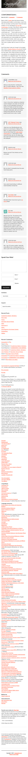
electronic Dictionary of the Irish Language (11, 579)
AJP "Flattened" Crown (13, 122)
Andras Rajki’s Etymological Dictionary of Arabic (12, 536)
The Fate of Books (5, 479)
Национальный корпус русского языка (10, 637)
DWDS (3, 547)
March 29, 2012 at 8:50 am (14, 164)
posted (10, 20)
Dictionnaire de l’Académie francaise (10, 561)
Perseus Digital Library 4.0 (7, 595)
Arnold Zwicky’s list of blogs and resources (11, 505)
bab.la (2, 512)
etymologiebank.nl (5, 550)
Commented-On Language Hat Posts (10, 365)
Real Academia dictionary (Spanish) (9, 570)
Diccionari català (5, 572)
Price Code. (4, 317)
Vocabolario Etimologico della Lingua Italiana (11, 573)
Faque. (3, 319)
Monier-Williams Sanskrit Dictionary (9, 670)
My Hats (3, 372)
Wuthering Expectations (7, 471)
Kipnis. (3, 327)
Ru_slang (3, 631)
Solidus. (3, 333)
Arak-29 (3, 587)
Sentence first (4, 496)
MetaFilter (3, 447)
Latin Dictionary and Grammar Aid (9, 553)
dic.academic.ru (5, 614)
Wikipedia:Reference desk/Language (10, 519)
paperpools (4, 459)
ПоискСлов (4, 615)
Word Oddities (4, 688)
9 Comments (20, 17)
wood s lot (3, 445)
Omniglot (3, 522)
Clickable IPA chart (5, 516)
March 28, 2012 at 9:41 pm (14, 98)
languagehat (12, 17)
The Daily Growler (5, 443)
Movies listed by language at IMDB (9, 682)
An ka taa (3, 676)
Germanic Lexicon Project (7, 537)
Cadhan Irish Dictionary (6, 581)
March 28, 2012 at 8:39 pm (14, 81)
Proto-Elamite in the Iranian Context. (10, 329)
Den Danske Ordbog (6, 551)
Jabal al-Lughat (5, 488)
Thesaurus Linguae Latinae (7, 555)
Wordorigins (4, 517)
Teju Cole (16, 710)
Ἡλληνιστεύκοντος (6, 493)
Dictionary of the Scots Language (9, 539)
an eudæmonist (5, 448)
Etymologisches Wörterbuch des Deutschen (11, 545)
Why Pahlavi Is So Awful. (12, 359)
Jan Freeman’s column (10, 690)
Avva (2, 450)
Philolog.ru (3, 625)
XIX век (3, 470)
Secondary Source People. (7, 321)
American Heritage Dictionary (8, 508)
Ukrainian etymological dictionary (9, 656)
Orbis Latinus (4, 607)
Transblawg (4, 454)
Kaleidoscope (4, 442)
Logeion (3, 597)
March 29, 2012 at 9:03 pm (14, 196)
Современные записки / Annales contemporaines (13, 654)
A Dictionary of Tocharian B (7, 660)
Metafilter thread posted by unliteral (12, 88)
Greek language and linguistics (8, 600)
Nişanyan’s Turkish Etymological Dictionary (11, 671)
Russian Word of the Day (7, 653)
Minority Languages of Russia (8, 629)
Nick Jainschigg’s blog (6, 700)
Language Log (4, 485)
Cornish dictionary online (7, 586)
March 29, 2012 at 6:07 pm (14, 180)
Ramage (3, 703)
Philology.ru (4, 623)
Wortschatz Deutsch (6, 544)
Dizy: (2, 575)
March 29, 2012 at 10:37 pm (15, 242)
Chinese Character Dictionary (8, 662)
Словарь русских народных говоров (10, 643)
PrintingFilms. (4, 331)
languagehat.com (3, 4)
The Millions (4, 481)
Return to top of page (14, 754)
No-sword (3, 451)
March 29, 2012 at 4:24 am (14, 123)
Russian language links (6, 634)
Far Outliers (4, 457)
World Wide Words (5, 590)
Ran (9, 210)
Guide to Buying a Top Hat (14, 49)
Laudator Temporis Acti (6, 475)
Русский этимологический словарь (9, 617)
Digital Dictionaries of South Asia (9, 668)
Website (17, 283)
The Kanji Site (4, 665)
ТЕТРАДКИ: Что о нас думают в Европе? (11, 467)
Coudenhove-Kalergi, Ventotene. (9, 315)
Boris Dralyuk (4, 473)
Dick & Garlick (4, 490)
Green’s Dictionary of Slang (7, 509)
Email (16, 279)
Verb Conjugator (5, 589)
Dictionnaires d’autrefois (7, 567)
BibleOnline (4, 525)
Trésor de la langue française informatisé (11, 558)
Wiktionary (3, 511)
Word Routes (4, 494)
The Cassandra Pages (6, 453)
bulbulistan (3, 491)
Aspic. (2, 323)
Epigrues (3, 456)
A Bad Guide (4, 462)
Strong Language (5, 501)
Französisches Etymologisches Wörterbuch (11, 569)
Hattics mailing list (5, 696)
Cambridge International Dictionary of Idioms (11, 528)
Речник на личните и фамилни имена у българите (13, 657)
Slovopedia (4, 609)
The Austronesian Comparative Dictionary (11, 673)
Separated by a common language (9, 499)
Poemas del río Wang (6, 464)
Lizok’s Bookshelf (5, 461)
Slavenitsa (3, 626)
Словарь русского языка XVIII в (9, 650)
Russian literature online (7, 636)
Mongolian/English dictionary (8, 667)
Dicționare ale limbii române (8, 578)
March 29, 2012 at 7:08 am (14, 149)
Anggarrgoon (4, 487)
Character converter (6, 692)
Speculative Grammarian (7, 687)
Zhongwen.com (5, 664)
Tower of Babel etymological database (10, 593)
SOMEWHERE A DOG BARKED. (18, 348)
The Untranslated (5, 478)
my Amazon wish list (6, 386)
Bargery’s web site (5, 679)
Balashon (3, 497)
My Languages (4, 370)
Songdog (3, 440)
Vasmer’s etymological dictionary (9, 632)
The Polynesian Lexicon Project (8, 674)
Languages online (5, 684)
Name (16, 275)
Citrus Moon (4, 701)
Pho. (10, 342)
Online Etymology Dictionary (8, 592)
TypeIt (2, 514)
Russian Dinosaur (5, 468)
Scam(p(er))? (4, 325)
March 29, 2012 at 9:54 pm (14, 212)
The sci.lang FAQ (5, 520)
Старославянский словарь (7, 646)
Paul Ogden (11, 194)
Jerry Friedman (5, 350)
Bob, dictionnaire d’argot (7, 559)
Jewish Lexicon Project (6, 526)
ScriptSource (4, 523)
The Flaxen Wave (5, 465)
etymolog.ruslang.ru (6, 620)
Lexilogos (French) (5, 565)
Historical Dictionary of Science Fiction (10, 685)
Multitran (3, 506)
